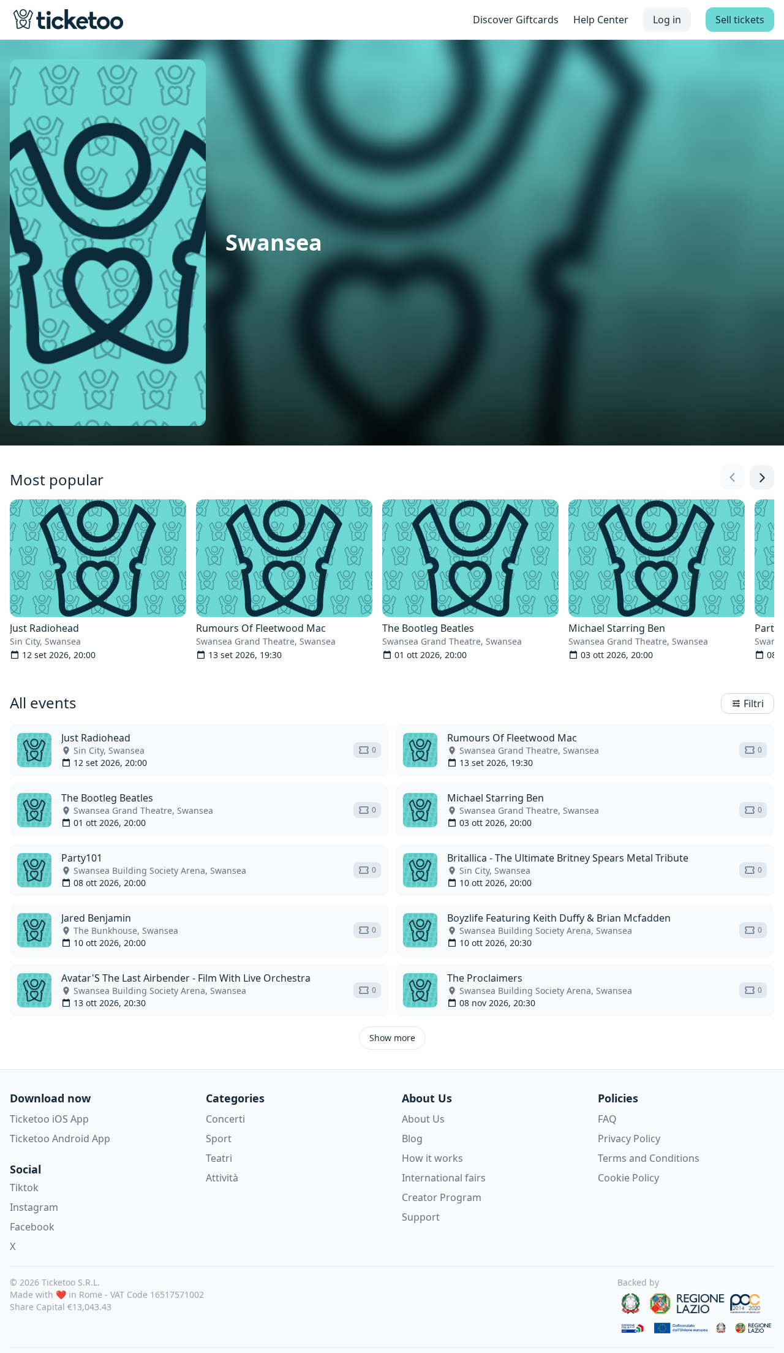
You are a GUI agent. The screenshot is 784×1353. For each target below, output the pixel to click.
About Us (423, 1119)
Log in (667, 19)
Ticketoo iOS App (49, 1119)
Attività (222, 1177)
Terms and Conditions (648, 1158)
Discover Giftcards (516, 19)
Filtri (754, 703)
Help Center (600, 19)
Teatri (219, 1158)
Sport (219, 1138)
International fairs (444, 1177)
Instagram (34, 1207)
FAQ (607, 1119)
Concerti (225, 1119)
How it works (432, 1158)
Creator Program (441, 1197)
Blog (412, 1138)
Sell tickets (739, 19)
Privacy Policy (629, 1138)
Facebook (32, 1227)
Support (421, 1217)
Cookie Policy (628, 1177)
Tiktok (24, 1187)
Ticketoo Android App (60, 1138)
